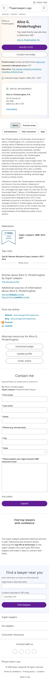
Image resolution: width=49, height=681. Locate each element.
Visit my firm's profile (15, 297)
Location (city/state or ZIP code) (15, 592)
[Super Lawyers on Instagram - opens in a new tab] (21, 651)
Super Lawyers (9, 617)
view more (40, 62)
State (5, 448)
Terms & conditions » (13, 671)
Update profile (24, 353)
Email (5, 416)
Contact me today (26, 54)
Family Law (5, 14)
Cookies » (41, 671)
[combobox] (24, 586)
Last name (7, 406)
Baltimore (22, 14)
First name (7, 395)
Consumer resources (13, 634)
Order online (24, 360)
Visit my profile (13, 294)
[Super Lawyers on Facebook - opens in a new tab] (15, 651)
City (4, 438)
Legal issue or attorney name (14, 582)
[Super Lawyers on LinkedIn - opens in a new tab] (34, 651)
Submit (24, 503)
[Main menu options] (4, 8)
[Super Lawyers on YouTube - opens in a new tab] (27, 651)
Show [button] (23, 263)
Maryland (14, 14)
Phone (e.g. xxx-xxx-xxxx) (14, 427)
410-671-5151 (26, 3)
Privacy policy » (29, 671)
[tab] (15, 125)
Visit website (11, 109)
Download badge (24, 346)
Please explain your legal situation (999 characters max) (20, 460)
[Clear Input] (43, 586)
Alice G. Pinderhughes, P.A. (28, 40)
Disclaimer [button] (7, 496)
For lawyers (8, 625)
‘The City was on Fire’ (10, 282)
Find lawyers (24, 604)
